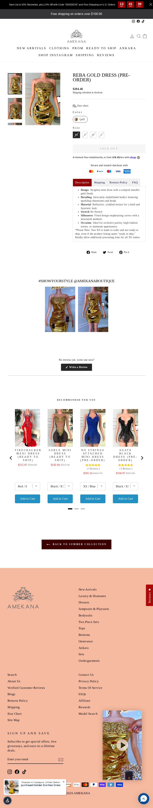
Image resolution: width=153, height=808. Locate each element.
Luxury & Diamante (92, 596)
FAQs (82, 694)
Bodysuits (85, 615)
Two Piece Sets (89, 622)
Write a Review (80, 368)
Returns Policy (17, 700)
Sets (81, 654)
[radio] (80, 119)
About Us (14, 681)
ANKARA (127, 48)
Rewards (84, 707)
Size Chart (14, 713)
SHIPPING (85, 55)
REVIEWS (106, 55)
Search (12, 675)
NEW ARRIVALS (31, 48)
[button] (80, 106)
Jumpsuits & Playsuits (94, 609)
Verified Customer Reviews (26, 688)
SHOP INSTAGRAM (55, 55)
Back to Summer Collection (79, 544)
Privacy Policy (89, 681)
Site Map (13, 720)
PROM (77, 48)
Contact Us (86, 675)
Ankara (84, 648)
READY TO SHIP (101, 48)
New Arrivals (88, 589)
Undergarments (89, 661)
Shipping (77, 92)
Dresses (84, 602)
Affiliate (84, 700)
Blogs (11, 694)
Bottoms (84, 635)
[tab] (82, 182)
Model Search (88, 713)
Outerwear (86, 641)
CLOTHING (59, 48)
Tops (82, 628)
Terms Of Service (90, 688)
